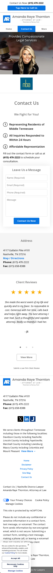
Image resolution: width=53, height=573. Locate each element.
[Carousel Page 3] (33, 347)
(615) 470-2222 (20, 262)
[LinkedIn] (26, 419)
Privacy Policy (26, 469)
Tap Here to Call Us (26, 7)
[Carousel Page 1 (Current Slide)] (20, 347)
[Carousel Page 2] (26, 347)
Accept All (15, 558)
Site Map (26, 473)
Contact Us (26, 29)
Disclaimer (26, 464)
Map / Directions (13, 258)
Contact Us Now (26, 220)
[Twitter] (20, 419)
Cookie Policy (42, 500)
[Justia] (32, 419)
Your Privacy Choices (21, 500)
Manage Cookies (14, 503)
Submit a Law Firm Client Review (27, 368)
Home (9, 29)
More (44, 29)
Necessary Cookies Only (15, 565)
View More (26, 357)
